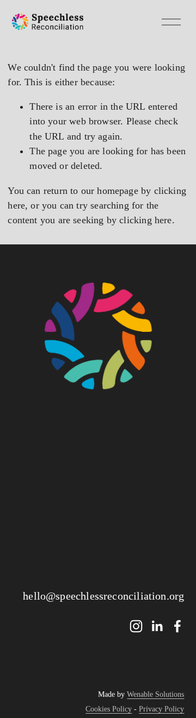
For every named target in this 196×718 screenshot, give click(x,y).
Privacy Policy (161, 709)
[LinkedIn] (156, 626)
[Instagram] (136, 626)
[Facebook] (177, 626)
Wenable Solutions (155, 694)
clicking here (145, 220)
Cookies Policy (108, 709)
